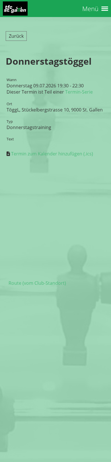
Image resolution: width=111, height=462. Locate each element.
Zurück (16, 36)
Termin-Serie (79, 92)
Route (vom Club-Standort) (37, 283)
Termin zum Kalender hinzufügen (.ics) (52, 154)
